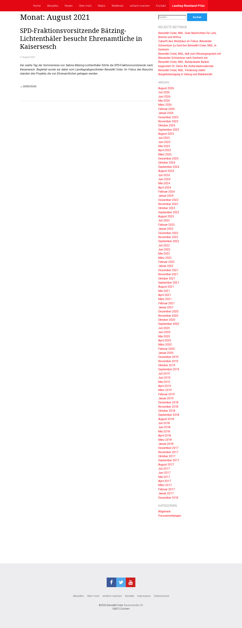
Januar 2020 (165, 353)
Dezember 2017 (168, 448)
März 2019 (165, 390)
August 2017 (166, 464)
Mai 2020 (164, 336)
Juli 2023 (164, 220)
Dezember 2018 (168, 402)
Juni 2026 (164, 96)
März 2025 (165, 154)
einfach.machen (140, 5)
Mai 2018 (164, 431)
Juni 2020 (164, 332)
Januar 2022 (165, 266)
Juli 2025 (164, 137)
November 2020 (168, 315)
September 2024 (168, 167)
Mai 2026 (164, 100)
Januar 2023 (165, 228)
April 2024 (164, 187)
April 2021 (164, 295)
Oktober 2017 (166, 456)
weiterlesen (28, 86)
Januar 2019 (165, 398)
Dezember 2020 (168, 311)
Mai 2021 (164, 291)
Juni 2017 (164, 472)
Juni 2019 (164, 377)
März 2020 (165, 344)
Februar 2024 (166, 191)
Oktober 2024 (166, 162)
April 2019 (164, 386)
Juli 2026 (164, 92)
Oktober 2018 (166, 410)
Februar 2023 (166, 224)
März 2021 (165, 299)
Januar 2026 (165, 113)
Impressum (144, 596)
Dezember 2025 (168, 117)
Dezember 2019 (168, 357)
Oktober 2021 (166, 278)
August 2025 (166, 133)
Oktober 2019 (166, 365)
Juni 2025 (164, 142)
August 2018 (166, 419)
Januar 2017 (165, 493)
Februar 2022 (166, 262)
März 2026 (165, 104)
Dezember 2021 (168, 270)
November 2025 (168, 121)
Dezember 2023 (168, 200)
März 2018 (165, 439)
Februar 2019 (166, 394)
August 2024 (166, 171)
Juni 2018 (164, 427)
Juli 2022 (164, 245)
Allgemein (164, 511)
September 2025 (168, 129)
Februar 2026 (166, 109)
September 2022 (168, 241)
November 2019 (168, 361)
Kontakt (161, 5)
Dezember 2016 (168, 497)
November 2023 (168, 204)
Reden (69, 5)
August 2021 (166, 286)
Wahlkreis (117, 5)
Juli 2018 (164, 423)
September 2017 (168, 460)
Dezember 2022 (168, 233)
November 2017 (168, 452)
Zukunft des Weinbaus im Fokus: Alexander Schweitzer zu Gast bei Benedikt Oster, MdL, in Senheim (187, 45)
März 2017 (165, 485)
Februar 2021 (166, 303)
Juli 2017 (164, 468)
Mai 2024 (164, 183)
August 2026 (166, 88)
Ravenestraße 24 (133, 605)
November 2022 (168, 237)
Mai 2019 (164, 382)
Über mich (85, 5)
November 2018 (168, 406)
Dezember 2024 (168, 158)
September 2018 (168, 414)
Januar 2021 (165, 307)
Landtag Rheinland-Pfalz (188, 5)
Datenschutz (161, 596)
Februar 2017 (166, 489)
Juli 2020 (164, 328)
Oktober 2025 (166, 125)
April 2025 (164, 150)
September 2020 (168, 324)
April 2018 (164, 435)
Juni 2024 (164, 179)
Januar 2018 (165, 444)
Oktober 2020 (166, 319)
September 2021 (168, 282)
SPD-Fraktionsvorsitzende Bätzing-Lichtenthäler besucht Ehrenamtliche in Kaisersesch (81, 38)
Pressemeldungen (169, 515)
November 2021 (168, 274)
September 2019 (168, 369)
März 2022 (165, 257)
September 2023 (168, 212)
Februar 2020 (166, 348)
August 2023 (166, 216)
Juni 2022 (164, 249)
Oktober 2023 (166, 208)
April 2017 (164, 481)
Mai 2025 (164, 146)
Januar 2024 (165, 195)
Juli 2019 (164, 373)
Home (37, 5)
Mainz (101, 5)
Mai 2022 (164, 253)
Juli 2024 (164, 175)
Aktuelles (52, 5)
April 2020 (164, 340)
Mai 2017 (164, 477)
